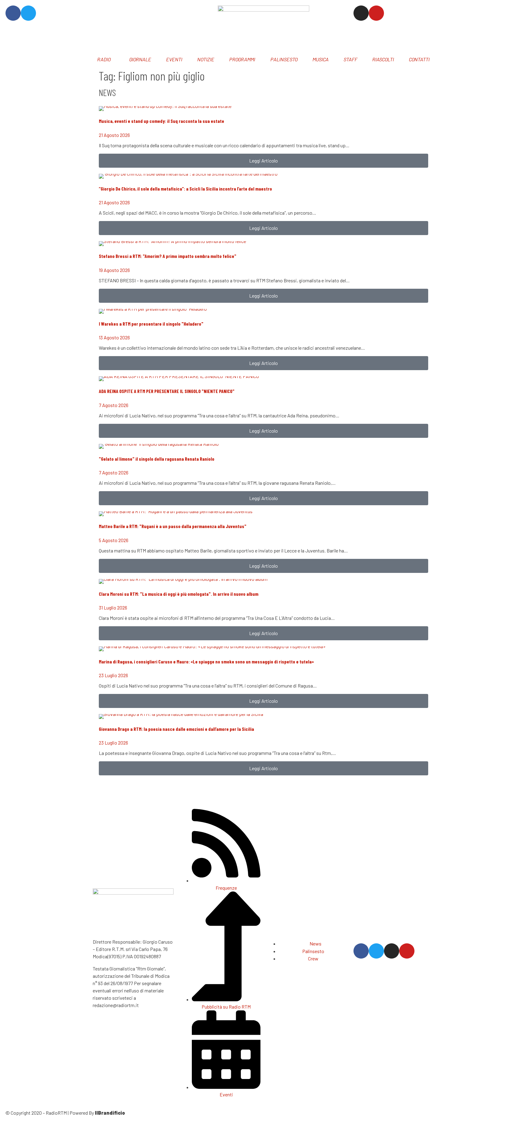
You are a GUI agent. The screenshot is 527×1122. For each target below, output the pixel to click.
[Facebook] (13, 13)
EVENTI (174, 59)
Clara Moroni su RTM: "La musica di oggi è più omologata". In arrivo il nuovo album (178, 594)
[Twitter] (28, 13)
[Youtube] (376, 13)
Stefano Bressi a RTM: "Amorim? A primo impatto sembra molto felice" (167, 256)
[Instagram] (361, 13)
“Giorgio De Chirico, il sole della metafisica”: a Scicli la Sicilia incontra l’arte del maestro (185, 188)
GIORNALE (140, 59)
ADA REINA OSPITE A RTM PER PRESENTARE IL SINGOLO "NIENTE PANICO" (167, 391)
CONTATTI (419, 59)
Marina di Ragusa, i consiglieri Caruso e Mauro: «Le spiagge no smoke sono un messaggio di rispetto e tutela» (206, 661)
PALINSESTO (284, 59)
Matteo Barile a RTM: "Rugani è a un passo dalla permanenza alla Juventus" (172, 526)
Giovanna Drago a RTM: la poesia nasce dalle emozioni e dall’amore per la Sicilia (176, 729)
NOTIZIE (206, 59)
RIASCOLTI (383, 59)
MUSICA (320, 59)
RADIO (104, 59)
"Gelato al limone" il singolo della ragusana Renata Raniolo (156, 459)
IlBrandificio (110, 1113)
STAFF (350, 59)
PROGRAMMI (242, 59)
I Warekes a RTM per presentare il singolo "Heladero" (151, 324)
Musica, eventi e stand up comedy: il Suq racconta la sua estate (161, 121)
